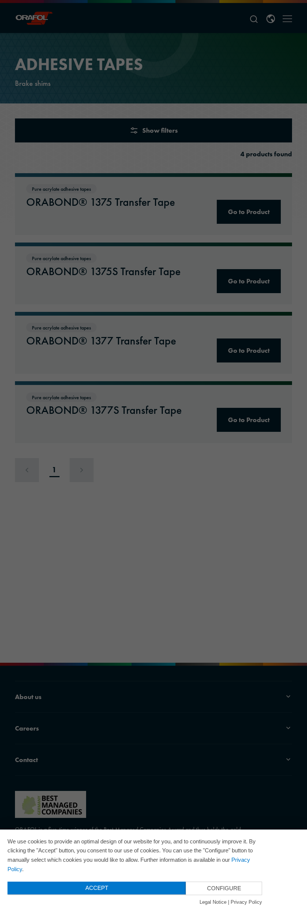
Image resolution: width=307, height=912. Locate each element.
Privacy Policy (246, 902)
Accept (96, 888)
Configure (224, 888)
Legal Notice (213, 902)
